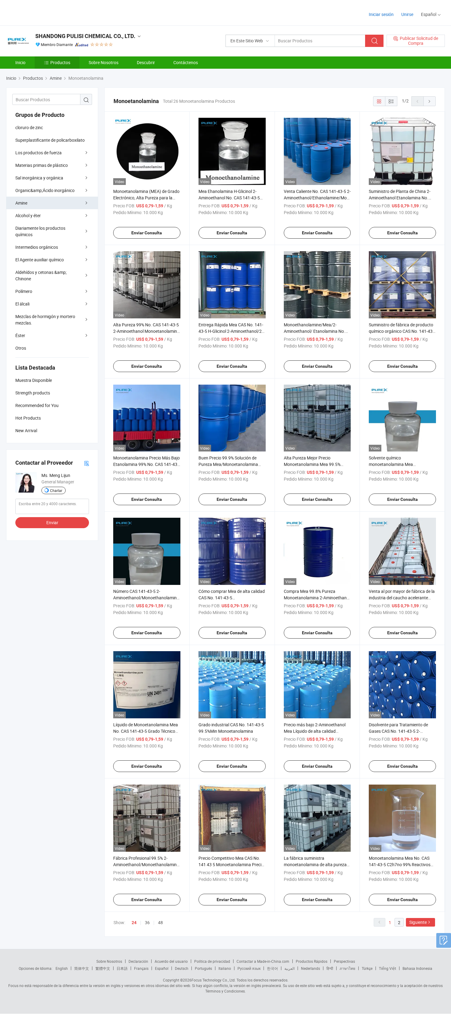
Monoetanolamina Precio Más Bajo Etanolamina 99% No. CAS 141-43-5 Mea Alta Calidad (146, 464)
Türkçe (367, 968)
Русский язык (248, 968)
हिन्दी (329, 968)
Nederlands (310, 968)
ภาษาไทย (347, 968)
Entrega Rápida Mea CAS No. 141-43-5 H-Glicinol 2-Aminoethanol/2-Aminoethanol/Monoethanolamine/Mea (236, 331)
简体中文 (81, 968)
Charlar (56, 490)
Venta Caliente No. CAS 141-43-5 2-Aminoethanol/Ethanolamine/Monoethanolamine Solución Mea (331, 197)
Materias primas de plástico (41, 165)
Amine (21, 203)
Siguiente (418, 922)
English (62, 968)
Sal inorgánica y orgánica (39, 178)
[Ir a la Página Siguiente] (429, 101)
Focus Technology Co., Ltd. (213, 980)
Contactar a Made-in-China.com (263, 961)
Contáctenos (185, 62)
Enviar (52, 522)
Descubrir (146, 62)
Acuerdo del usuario (171, 961)
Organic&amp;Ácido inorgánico (45, 190)
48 (160, 922)
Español (161, 968)
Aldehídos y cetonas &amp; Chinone (41, 275)
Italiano (224, 968)
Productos (60, 62)
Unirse (407, 14)
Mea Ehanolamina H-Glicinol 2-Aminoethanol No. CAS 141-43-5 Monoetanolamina (229, 197)
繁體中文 (102, 968)
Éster (20, 335)
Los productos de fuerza (38, 153)
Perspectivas (344, 961)
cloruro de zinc (29, 127)
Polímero (23, 291)
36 (147, 922)
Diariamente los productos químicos (40, 231)
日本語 (122, 968)
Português (203, 968)
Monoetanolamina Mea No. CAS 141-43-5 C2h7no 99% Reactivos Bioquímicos (399, 864)
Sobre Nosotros (103, 62)
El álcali (22, 304)
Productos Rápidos (311, 961)
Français (141, 968)
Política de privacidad (212, 961)
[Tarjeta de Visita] (86, 463)
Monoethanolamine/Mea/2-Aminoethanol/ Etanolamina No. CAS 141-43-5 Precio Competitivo (315, 331)
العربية (289, 968)
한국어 (272, 968)
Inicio (20, 62)
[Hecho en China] (45, 12)
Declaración (138, 961)
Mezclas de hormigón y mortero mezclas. (45, 319)
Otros (20, 348)
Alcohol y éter (28, 215)
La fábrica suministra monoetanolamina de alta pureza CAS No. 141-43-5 (315, 864)
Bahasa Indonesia (417, 968)
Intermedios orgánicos (36, 247)
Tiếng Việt (387, 968)
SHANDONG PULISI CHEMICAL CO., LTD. (85, 36)
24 (134, 922)
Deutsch (181, 968)
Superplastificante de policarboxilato (50, 140)
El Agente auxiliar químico (39, 260)
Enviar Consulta (146, 232)
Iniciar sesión (381, 14)
